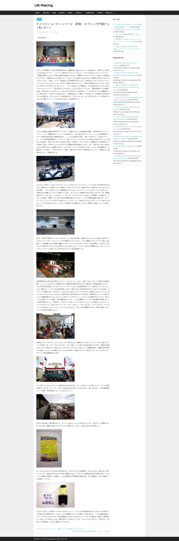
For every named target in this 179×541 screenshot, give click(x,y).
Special (78, 13)
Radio (70, 13)
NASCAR (62, 13)
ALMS (54, 13)
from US (109, 13)
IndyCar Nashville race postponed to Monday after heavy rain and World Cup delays (126, 87)
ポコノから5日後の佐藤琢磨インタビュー (128, 34)
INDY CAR (46, 13)
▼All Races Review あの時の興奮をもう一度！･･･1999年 (90, 531)
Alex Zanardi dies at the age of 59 (126, 146)
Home (37, 13)
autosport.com (118, 58)
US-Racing (43, 5)
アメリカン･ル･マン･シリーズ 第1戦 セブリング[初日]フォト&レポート (60, 529)
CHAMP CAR (90, 13)
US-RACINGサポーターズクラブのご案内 (128, 29)
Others (99, 13)
